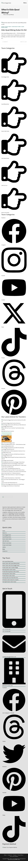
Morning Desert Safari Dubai (8, 569)
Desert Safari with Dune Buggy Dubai (10, 565)
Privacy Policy (20, 855)
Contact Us (4, 551)
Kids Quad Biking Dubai (7, 561)
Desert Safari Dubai (6, 26)
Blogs (3, 549)
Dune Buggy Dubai (16, 26)
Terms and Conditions (14, 856)
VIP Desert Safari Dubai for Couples (10, 579)
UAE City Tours (5, 541)
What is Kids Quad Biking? (8, 14)
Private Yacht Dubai (6, 545)
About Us (4, 532)
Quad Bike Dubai (17, 859)
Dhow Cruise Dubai (6, 543)
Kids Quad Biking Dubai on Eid (14, 30)
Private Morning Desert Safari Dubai (10, 571)
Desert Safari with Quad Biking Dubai (10, 563)
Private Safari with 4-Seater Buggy (10, 567)
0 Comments (5, 41)
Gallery (4, 547)
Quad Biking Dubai (6, 537)
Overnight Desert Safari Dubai (9, 581)
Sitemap (14, 855)
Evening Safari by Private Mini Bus (10, 577)
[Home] (1, 14)
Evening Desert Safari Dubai (8, 573)
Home (3, 530)
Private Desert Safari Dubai (8, 575)
